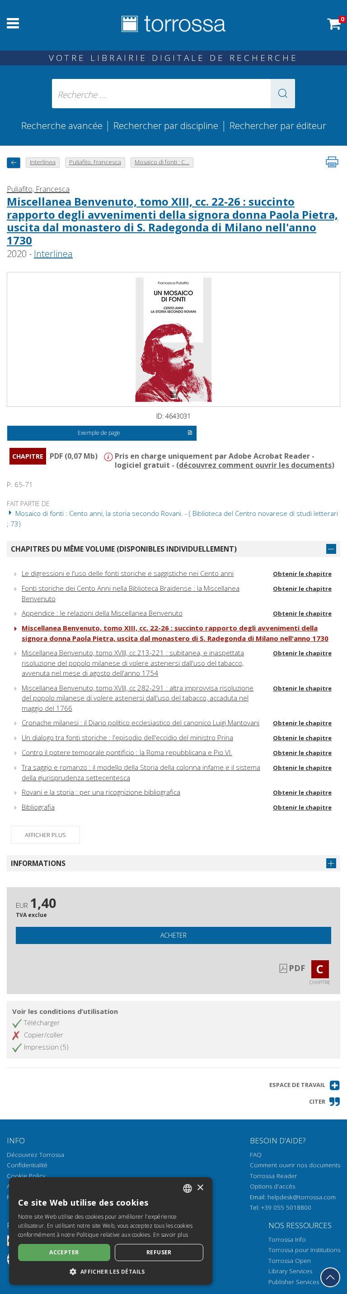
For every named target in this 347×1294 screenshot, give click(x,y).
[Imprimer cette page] (332, 162)
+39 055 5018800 (286, 1207)
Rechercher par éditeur (278, 125)
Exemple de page (99, 433)
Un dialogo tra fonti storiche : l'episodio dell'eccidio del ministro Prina (127, 737)
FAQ (256, 1155)
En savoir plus (170, 1235)
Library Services (290, 1271)
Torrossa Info (287, 1239)
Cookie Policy (26, 1176)
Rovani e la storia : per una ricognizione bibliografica (101, 792)
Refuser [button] (159, 1252)
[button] (283, 93)
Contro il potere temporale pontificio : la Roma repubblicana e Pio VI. (127, 752)
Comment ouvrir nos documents (295, 1165)
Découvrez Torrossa (35, 1155)
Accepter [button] (64, 1252)
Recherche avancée (63, 125)
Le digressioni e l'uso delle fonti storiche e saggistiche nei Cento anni (128, 573)
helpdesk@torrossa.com (301, 1197)
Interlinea (53, 254)
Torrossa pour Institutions (304, 1250)
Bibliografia (38, 806)
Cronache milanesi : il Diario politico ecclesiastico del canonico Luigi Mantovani (140, 722)
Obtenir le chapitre (302, 574)
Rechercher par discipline (165, 125)
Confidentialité (27, 1165)
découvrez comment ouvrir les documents (255, 465)
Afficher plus (45, 835)
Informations (38, 863)
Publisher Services (293, 1282)
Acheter (173, 935)
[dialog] (110, 1231)
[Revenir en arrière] (13, 162)
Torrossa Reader (273, 1176)
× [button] (200, 1187)
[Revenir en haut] (330, 1277)
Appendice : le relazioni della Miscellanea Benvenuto (102, 612)
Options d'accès (272, 1186)
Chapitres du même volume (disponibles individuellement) (124, 549)
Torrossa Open (289, 1261)
